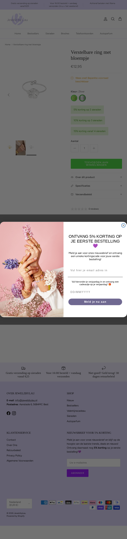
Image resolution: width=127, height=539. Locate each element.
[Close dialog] (124, 225)
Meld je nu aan (95, 301)
